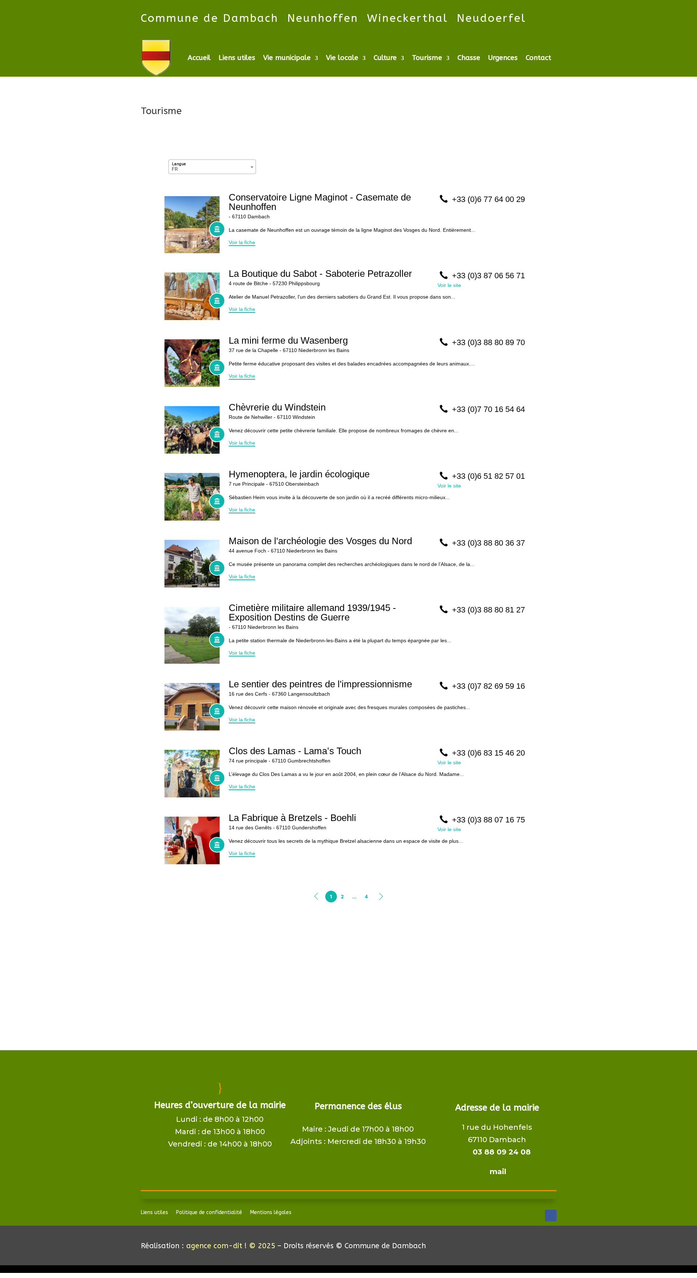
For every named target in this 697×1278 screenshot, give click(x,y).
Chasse (468, 58)
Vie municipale (287, 58)
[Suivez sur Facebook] (551, 1215)
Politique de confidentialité (209, 1213)
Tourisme (427, 58)
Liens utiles (237, 58)
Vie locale (342, 58)
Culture (385, 58)
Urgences (503, 58)
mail (497, 1171)
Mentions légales (271, 1213)
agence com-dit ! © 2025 (230, 1246)
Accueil (199, 58)
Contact (538, 58)
